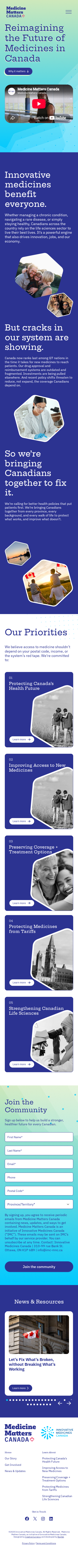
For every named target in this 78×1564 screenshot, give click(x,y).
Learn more (19, 739)
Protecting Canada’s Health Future (31, 686)
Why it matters (16, 71)
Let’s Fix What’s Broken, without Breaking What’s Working (32, 1364)
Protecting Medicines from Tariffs (33, 929)
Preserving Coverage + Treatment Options (33, 849)
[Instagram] (43, 1518)
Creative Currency (33, 1537)
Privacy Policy (28, 1543)
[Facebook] (27, 1518)
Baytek (61, 1537)
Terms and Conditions (46, 1543)
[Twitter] (35, 1518)
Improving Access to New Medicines (37, 768)
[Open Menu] (69, 12)
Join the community (39, 1266)
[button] (7, 1400)
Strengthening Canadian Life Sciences (36, 1011)
